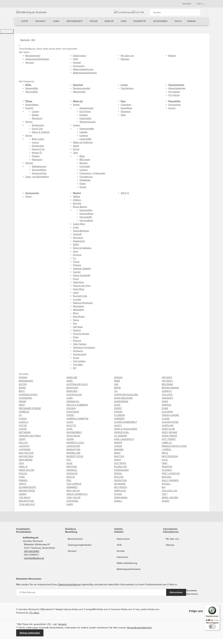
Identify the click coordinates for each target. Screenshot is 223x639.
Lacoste (77, 299)
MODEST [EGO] (74, 456)
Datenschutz (123, 539)
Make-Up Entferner (83, 142)
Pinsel (76, 149)
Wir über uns (172, 539)
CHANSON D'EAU (28, 394)
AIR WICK (167, 377)
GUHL (69, 429)
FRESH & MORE (170, 415)
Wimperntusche (88, 121)
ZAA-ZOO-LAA (169, 490)
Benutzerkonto (75, 539)
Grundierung (86, 176)
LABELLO (167, 442)
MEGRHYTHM (26, 501)
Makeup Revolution (83, 302)
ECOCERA (167, 411)
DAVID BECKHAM (123, 398)
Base (82, 156)
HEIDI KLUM (168, 429)
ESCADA (71, 408)
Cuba (76, 227)
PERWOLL (72, 470)
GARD (69, 504)
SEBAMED (71, 487)
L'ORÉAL (166, 449)
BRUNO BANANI (170, 387)
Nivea (76, 320)
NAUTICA (119, 456)
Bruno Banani (80, 206)
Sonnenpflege (39, 169)
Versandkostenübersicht (139, 627)
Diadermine (79, 241)
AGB (119, 545)
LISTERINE (25, 449)
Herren (28, 121)
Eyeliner (84, 115)
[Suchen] (203, 12)
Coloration (126, 104)
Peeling (36, 156)
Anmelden (186, 4)
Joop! (76, 292)
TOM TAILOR (73, 497)
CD (115, 391)
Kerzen (172, 108)
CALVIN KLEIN (74, 394)
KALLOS (23, 442)
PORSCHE (72, 473)
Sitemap (170, 545)
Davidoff (77, 234)
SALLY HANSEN (170, 480)
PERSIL (118, 473)
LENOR (118, 446)
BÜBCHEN (71, 391)
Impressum (122, 557)
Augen (76, 104)
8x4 (164, 487)
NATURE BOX (26, 456)
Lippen (76, 125)
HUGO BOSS (73, 435)
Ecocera (77, 254)
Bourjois (77, 203)
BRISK (117, 387)
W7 (74, 368)
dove (75, 251)
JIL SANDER (120, 435)
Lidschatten (85, 118)
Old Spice (78, 326)
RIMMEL (23, 480)
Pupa (75, 337)
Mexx (76, 313)
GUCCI (117, 425)
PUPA (22, 477)
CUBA (69, 398)
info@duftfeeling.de (34, 558)
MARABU (119, 449)
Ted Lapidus (79, 361)
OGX (21, 463)
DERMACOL (72, 401)
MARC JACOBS (170, 497)
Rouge (83, 187)
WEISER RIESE (27, 490)
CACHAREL (72, 501)
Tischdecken (127, 88)
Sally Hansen (80, 344)
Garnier (77, 272)
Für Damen (174, 91)
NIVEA (117, 459)
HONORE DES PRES (30, 435)
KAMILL (118, 501)
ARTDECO (167, 381)
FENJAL (118, 411)
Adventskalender (177, 88)
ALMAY (165, 501)
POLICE (23, 473)
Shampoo (126, 111)
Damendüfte (31, 88)
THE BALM (24, 497)
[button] (24, 528)
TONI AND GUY (27, 504)
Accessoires (174, 104)
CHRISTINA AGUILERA (126, 394)
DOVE (117, 405)
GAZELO (23, 422)
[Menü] (218, 607)
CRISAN (23, 377)
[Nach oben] (7, 31)
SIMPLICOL (120, 490)
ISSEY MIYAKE (169, 432)
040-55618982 (31, 551)
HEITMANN (25, 432)
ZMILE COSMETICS (77, 494)
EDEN (165, 401)
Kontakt (121, 551)
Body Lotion (38, 139)
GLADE (165, 418)
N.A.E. (165, 459)
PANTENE (71, 466)
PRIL (69, 480)
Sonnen (29, 163)
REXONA (166, 477)
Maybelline (78, 309)
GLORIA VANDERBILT (125, 422)
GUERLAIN (167, 425)
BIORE (22, 387)
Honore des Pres (81, 285)
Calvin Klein (79, 224)
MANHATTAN (73, 449)
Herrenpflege (86, 220)
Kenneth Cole (80, 296)
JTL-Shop (34, 612)
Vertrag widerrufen (30, 632)
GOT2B (23, 425)
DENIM (22, 401)
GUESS (23, 429)
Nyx (75, 323)
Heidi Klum (78, 282)
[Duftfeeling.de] (16, 21)
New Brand (78, 316)
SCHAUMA (119, 483)
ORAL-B (23, 466)
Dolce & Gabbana (82, 248)
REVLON (118, 477)
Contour (84, 169)
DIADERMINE (121, 401)
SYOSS (118, 494)
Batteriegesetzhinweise (129, 569)
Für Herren (174, 95)
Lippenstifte (85, 139)
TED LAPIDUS (73, 483)
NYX (68, 459)
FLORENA (119, 415)
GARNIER (119, 418)
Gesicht (29, 108)
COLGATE (167, 394)
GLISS (69, 422)
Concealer (85, 166)
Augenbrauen (87, 108)
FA (20, 415)
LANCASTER (73, 446)
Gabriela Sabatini (82, 268)
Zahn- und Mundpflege (37, 176)
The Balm (78, 364)
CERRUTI (167, 391)
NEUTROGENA (170, 456)
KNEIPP (118, 442)
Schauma (78, 350)
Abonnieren (176, 592)
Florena (77, 265)
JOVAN (70, 439)
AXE (116, 384)
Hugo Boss (78, 289)
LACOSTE (24, 446)
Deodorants (38, 125)
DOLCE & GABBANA (77, 405)
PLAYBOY (167, 470)
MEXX (165, 453)
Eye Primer (85, 111)
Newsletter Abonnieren (192, 592)
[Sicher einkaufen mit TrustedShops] (123, 12)
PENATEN (167, 466)
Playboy (77, 330)
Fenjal (76, 261)
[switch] (212, 627)
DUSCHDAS (72, 411)
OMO (164, 463)
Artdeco (77, 200)
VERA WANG (120, 497)
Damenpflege (86, 213)
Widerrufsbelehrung (127, 563)
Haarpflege (126, 108)
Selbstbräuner (39, 166)
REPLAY (70, 477)
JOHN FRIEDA (169, 435)
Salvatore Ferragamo (84, 347)
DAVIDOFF (167, 398)
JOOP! (22, 439)
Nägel (76, 145)
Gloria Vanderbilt (81, 275)
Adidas (76, 196)
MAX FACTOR (26, 453)
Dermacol (78, 237)
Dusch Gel (37, 128)
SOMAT (23, 494)
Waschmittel (79, 91)
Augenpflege (31, 104)
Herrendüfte (31, 91)
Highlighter (85, 180)
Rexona (77, 340)
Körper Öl (37, 152)
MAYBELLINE (73, 453)
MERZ (117, 453)
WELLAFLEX (73, 490)
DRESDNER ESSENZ (30, 408)
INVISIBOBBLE (74, 432)
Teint (75, 152)
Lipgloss (84, 135)
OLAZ (69, 463)
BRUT (22, 391)
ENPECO (166, 405)
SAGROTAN (120, 480)
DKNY (76, 244)
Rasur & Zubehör (41, 132)
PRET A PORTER (171, 473)
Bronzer (84, 163)
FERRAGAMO (121, 470)
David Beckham (81, 230)
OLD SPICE (120, 463)
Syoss (76, 357)
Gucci (76, 278)
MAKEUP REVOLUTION (174, 446)
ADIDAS (118, 377)
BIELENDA (167, 384)
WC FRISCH (120, 487)
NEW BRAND (25, 459)
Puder (83, 183)
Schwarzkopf (79, 354)
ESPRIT (118, 408)
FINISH (70, 415)
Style (123, 115)
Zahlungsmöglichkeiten (80, 545)
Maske (35, 115)
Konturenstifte (87, 128)
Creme (35, 111)
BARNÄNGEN (26, 381)
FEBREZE (24, 411)
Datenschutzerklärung (69, 584)
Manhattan (78, 306)
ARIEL (69, 381)
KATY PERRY (169, 439)
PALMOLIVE (120, 466)
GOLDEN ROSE (170, 422)
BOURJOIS (72, 387)
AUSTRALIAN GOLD (77, 384)
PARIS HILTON (26, 470)
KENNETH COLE (75, 442)
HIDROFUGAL (121, 432)
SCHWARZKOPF (27, 487)
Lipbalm (84, 132)
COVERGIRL (25, 398)
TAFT (164, 494)
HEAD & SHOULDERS (125, 429)
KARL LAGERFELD (124, 439)
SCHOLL (166, 483)
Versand (72, 551)
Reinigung (37, 118)
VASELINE (71, 377)
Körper (28, 135)
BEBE (117, 381)
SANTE (22, 483)
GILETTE (71, 425)
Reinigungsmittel (81, 88)
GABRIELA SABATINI (77, 418)
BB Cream (85, 159)
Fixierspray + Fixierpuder (92, 173)
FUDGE (23, 418)
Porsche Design (81, 333)
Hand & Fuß (38, 149)
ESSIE (165, 408)
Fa (74, 258)
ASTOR (23, 384)
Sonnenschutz (39, 173)
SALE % (125, 193)
